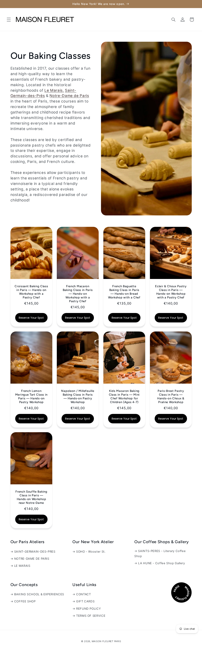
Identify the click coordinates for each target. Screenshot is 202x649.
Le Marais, (54, 90)
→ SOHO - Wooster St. (89, 551)
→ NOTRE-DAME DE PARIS (29, 558)
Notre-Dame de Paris (69, 95)
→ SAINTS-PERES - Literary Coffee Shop (160, 553)
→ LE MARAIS (20, 566)
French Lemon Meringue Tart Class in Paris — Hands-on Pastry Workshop (31, 396)
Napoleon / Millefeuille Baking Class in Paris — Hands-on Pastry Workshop (77, 396)
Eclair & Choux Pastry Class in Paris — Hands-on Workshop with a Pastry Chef (171, 291)
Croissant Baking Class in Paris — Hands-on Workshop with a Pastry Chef (31, 291)
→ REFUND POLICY (86, 608)
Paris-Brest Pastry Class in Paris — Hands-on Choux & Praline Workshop (170, 396)
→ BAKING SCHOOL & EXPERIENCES (37, 594)
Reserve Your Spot (31, 318)
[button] (8, 19)
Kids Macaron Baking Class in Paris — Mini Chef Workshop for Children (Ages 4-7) (124, 396)
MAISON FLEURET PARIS (106, 641)
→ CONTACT (81, 594)
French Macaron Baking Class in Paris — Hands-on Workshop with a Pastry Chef (78, 293)
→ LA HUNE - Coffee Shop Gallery (159, 563)
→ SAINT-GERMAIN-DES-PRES (32, 551)
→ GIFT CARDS (83, 601)
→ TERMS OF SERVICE (88, 616)
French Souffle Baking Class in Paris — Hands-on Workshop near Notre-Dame (31, 497)
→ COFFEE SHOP (23, 601)
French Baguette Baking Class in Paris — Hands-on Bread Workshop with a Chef (124, 291)
